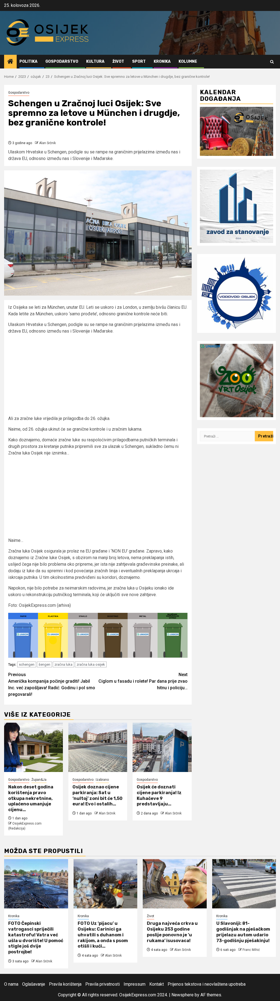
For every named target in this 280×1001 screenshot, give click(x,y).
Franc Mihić (251, 950)
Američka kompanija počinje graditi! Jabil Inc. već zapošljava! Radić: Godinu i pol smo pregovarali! (51, 684)
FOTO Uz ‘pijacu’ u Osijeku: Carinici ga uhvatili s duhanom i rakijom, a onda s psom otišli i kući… (103, 935)
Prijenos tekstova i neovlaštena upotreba (207, 984)
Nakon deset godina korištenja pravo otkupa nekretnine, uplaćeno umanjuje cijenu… (30, 798)
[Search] (272, 61)
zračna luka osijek (91, 664)
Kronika (162, 61)
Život (118, 61)
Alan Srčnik (47, 143)
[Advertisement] (98, 377)
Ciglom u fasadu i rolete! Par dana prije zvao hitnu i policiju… (143, 681)
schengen (26, 664)
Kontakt (156, 984)
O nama (11, 984)
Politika (28, 61)
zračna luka (63, 664)
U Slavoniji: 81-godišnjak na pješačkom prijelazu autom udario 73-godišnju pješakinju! (243, 932)
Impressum (134, 984)
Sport (139, 61)
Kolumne (188, 61)
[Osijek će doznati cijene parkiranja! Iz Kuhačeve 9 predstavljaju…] (162, 747)
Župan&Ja (38, 780)
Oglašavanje (33, 984)
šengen (44, 664)
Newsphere (182, 994)
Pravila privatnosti (102, 984)
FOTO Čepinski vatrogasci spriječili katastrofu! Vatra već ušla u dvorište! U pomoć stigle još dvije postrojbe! (35, 937)
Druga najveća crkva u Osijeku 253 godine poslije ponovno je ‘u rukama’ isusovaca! (172, 932)
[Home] (10, 62)
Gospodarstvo (61, 61)
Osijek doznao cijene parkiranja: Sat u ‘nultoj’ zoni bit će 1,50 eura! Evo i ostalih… (97, 795)
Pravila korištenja (65, 984)
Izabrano (102, 780)
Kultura (95, 61)
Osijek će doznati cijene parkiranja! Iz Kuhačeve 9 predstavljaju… (159, 795)
